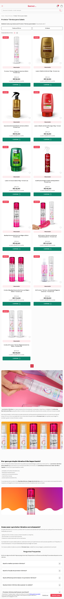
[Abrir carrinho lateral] (61, 6)
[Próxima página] (35, 366)
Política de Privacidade (34, 594)
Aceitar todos (56, 595)
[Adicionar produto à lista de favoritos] (29, 63)
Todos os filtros (16, 28)
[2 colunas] (14, 32)
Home (2, 15)
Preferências (45, 595)
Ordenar (47, 28)
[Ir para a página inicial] (32, 6)
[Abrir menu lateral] (2, 6)
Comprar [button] (15, 84)
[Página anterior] (28, 366)
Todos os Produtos (9, 15)
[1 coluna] (17, 32)
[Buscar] (60, 10)
